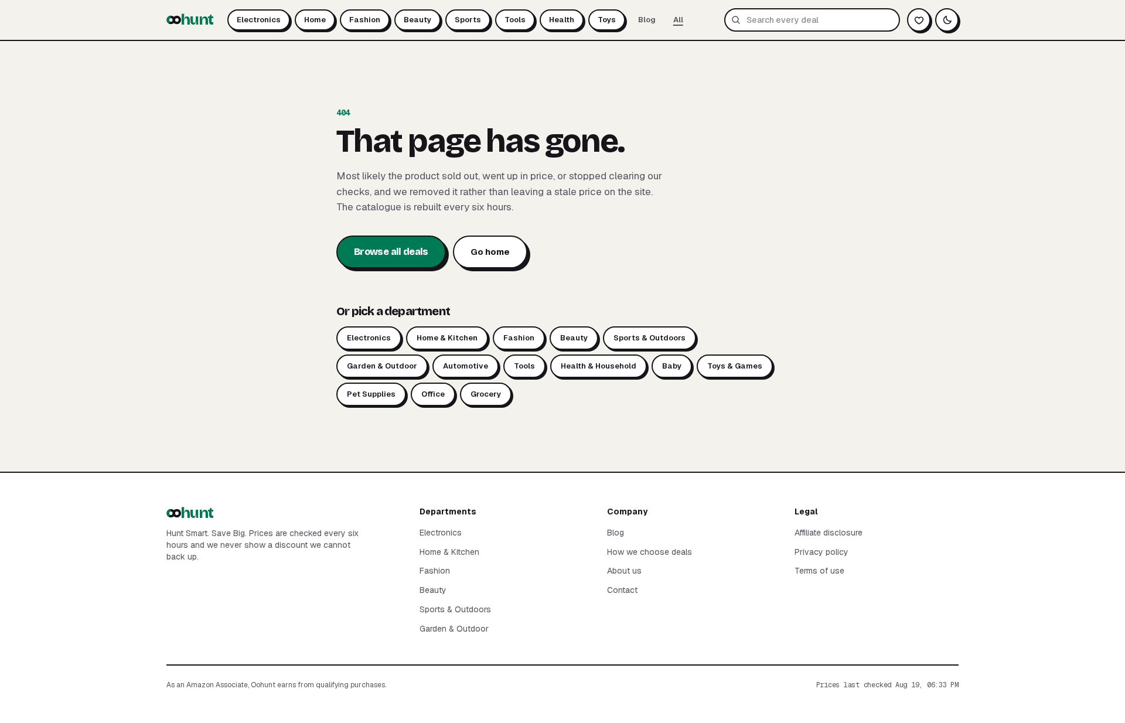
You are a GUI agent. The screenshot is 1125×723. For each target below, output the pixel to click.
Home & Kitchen (447, 338)
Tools (515, 20)
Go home (490, 251)
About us (624, 570)
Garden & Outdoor (382, 366)
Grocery (486, 394)
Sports (468, 20)
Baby (671, 366)
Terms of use (819, 570)
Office (433, 394)
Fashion (364, 20)
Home (315, 20)
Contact (622, 590)
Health (561, 20)
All (678, 20)
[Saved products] (918, 20)
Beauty (417, 20)
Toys (607, 20)
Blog (647, 20)
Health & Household (598, 366)
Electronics (259, 20)
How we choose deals (649, 552)
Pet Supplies (371, 394)
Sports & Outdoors (649, 338)
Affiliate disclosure (828, 532)
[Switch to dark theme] (947, 20)
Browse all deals (391, 251)
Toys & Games (734, 366)
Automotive (465, 366)
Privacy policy (821, 552)
